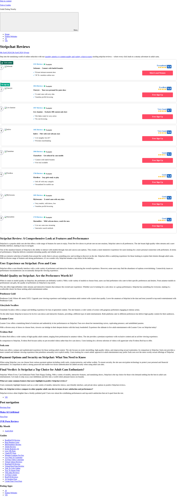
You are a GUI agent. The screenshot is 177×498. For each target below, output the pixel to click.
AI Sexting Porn (11, 479)
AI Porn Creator (11, 475)
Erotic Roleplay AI (12, 449)
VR (6, 41)
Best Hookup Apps (12, 442)
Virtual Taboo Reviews (13, 462)
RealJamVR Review (12, 464)
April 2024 (9, 431)
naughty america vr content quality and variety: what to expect (68, 57)
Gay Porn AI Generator (13, 457)
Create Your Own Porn (13, 481)
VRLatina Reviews (12, 473)
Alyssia (26, 53)
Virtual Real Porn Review (14, 466)
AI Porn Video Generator (14, 460)
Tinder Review (10, 447)
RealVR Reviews (11, 477)
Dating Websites (11, 36)
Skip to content (5, 1)
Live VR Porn (10, 451)
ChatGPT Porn (10, 453)
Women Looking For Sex (14, 455)
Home (7, 34)
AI (6, 39)
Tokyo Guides (5, 5)
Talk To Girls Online (12, 468)
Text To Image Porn (12, 470)
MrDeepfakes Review (13, 444)
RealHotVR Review (12, 440)
